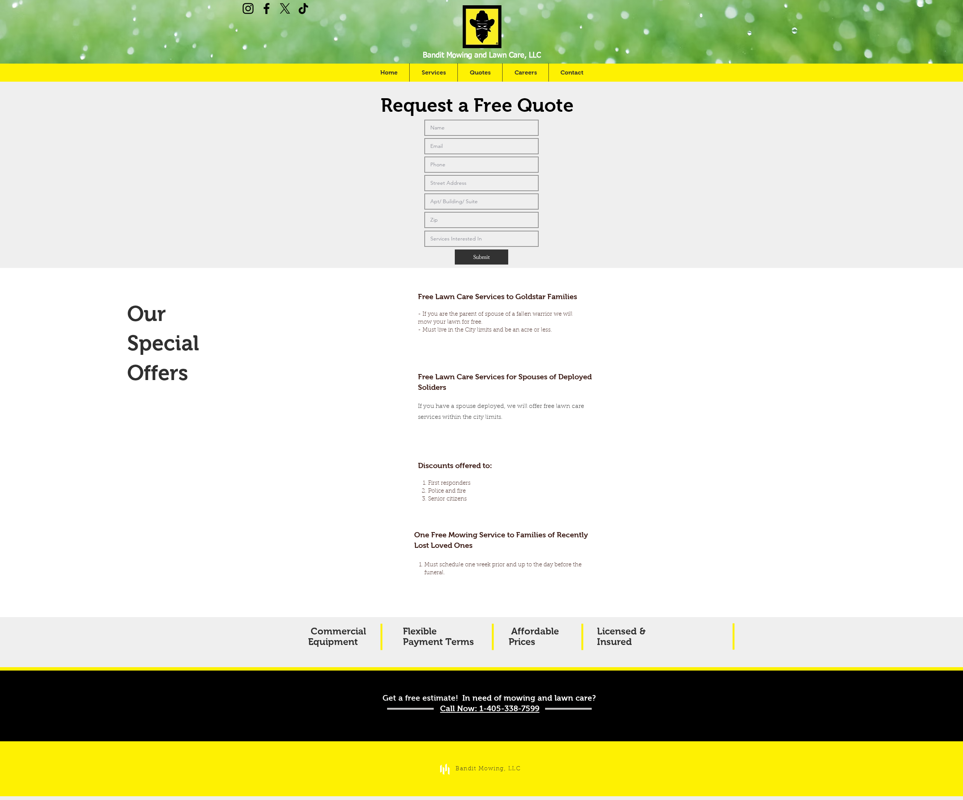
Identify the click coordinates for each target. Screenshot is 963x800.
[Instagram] (248, 8)
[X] (285, 8)
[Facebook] (266, 8)
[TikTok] (303, 8)
